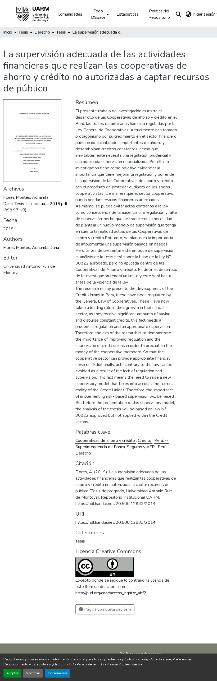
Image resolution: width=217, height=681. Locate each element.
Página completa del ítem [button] (107, 609)
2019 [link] (8, 229)
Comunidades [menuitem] (70, 14)
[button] (36, 14)
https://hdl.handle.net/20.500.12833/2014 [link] (115, 522)
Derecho (83, 453)
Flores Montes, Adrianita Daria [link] (31, 248)
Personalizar (57, 673)
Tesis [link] (23, 32)
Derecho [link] (42, 32)
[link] (36, 203)
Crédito (145, 440)
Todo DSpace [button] (98, 14)
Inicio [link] (7, 32)
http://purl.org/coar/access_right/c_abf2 (110, 593)
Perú (163, 447)
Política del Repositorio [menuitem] (159, 14)
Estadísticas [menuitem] (127, 14)
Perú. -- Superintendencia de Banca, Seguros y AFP (122, 444)
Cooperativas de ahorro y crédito (105, 440)
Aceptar (12, 673)
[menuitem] (99, 14)
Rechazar (33, 673)
